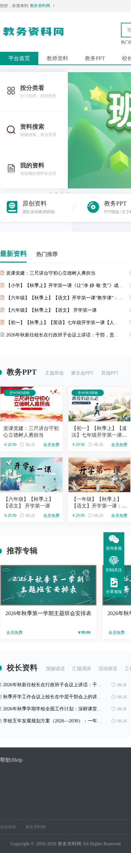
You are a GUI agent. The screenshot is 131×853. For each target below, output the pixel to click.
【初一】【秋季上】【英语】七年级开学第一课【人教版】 (67, 322)
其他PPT (110, 373)
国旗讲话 (55, 668)
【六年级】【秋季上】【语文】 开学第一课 (51, 310)
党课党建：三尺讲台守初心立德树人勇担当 (50, 273)
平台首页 (19, 58)
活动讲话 (107, 668)
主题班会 (54, 373)
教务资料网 (36, 827)
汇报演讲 (81, 668)
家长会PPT (82, 373)
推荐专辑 (22, 551)
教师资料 (57, 58)
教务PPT (95, 58)
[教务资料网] (33, 38)
